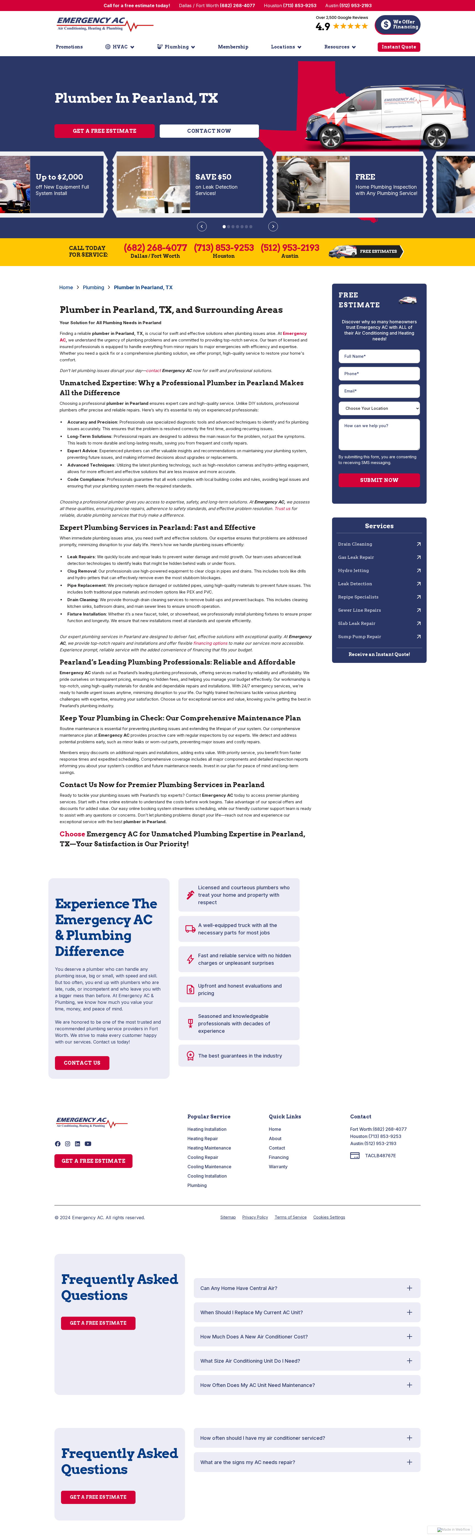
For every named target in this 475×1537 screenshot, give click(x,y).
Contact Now (209, 131)
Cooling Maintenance (209, 1166)
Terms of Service (291, 1217)
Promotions (69, 47)
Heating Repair (202, 1138)
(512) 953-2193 (380, 1143)
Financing (279, 1157)
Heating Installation (207, 1129)
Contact (277, 1148)
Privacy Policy (255, 1217)
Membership (233, 47)
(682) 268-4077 (390, 1129)
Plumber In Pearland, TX (143, 287)
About (275, 1138)
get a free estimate (98, 1323)
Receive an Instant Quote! (379, 654)
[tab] (224, 226)
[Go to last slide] (202, 226)
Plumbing (93, 287)
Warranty (278, 1166)
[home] (105, 24)
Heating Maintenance (209, 1148)
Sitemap (228, 1217)
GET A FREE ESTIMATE (94, 1161)
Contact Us (82, 1063)
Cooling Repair (202, 1157)
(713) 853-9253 (384, 1136)
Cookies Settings (329, 1217)
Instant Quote (399, 47)
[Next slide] (273, 226)
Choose (72, 834)
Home (66, 287)
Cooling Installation (207, 1176)
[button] (120, 47)
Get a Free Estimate (105, 131)
